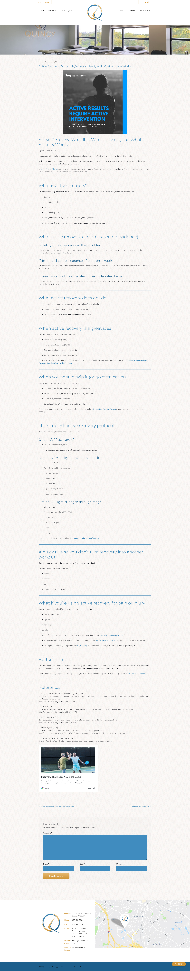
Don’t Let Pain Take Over (140, 806)
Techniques (66, 11)
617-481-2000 (43, 2)
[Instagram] (150, 967)
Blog (121, 10)
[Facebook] (147, 967)
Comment (47, 833)
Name (46, 864)
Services (52, 11)
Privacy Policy (78, 967)
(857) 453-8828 (77, 924)
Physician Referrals (79, 947)
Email (82, 864)
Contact (132, 10)
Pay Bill (146, 2)
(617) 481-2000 (77, 920)
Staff (41, 11)
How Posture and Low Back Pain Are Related (57, 806)
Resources (145, 10)
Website (119, 864)
